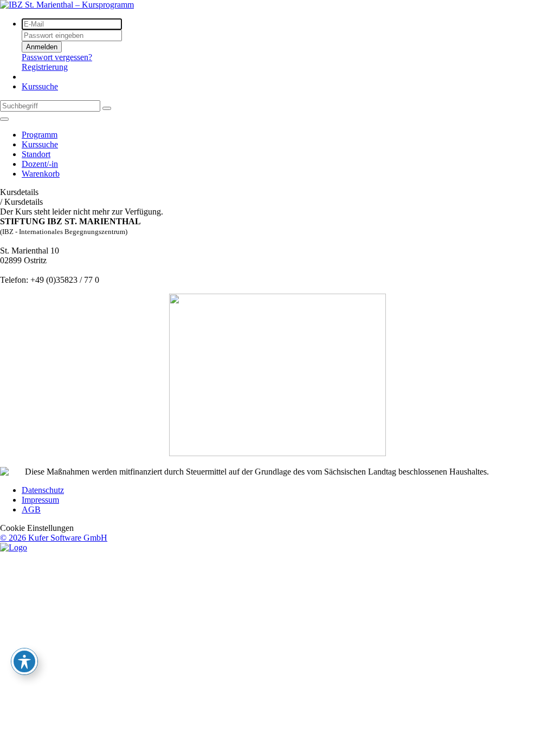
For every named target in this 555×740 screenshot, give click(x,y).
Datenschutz (43, 490)
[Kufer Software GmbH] (13, 547)
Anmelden (41, 47)
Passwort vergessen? (57, 57)
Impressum (40, 499)
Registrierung (45, 67)
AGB (31, 509)
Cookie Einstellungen (37, 528)
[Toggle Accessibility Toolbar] (24, 661)
